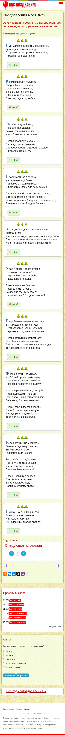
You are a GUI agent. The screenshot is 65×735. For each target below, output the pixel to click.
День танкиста (15, 609)
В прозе (9, 655)
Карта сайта (8, 709)
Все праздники (54, 627)
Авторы (19, 709)
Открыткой (10, 659)
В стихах (9, 651)
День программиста (18, 613)
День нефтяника (16, 605)
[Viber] (23, 574)
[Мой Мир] (14, 574)
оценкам (32, 34)
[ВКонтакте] (9, 574)
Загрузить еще (10, 540)
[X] (18, 574)
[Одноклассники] (5, 574)
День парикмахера (17, 618)
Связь (26, 709)
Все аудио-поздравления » (26, 691)
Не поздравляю (12, 668)
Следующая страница (23, 545)
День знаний (14, 600)
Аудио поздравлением (15, 663)
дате (23, 34)
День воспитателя (17, 622)
